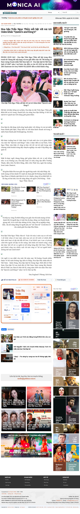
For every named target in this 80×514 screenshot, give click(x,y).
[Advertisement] (36, 368)
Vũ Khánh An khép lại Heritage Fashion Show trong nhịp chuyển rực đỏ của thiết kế (65, 123)
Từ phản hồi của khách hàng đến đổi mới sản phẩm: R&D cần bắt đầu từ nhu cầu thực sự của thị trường (65, 40)
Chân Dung (27, 482)
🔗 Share (26, 310)
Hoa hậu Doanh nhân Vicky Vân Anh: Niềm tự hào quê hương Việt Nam (71, 72)
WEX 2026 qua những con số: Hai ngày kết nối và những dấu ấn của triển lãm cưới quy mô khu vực (65, 52)
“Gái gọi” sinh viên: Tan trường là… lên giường (70, 29)
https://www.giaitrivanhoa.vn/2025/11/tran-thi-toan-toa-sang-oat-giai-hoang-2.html (41, 309)
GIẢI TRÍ (45, 477)
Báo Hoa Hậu (76, 507)
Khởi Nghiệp (27, 479)
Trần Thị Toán (20, 292)
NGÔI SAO (8, 477)
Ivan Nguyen (22, 507)
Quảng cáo (10, 493)
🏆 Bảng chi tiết (38, 288)
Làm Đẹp (7, 485)
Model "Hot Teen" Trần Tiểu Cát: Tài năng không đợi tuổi (71, 103)
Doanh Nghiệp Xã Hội (60, 507)
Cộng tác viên (17, 493)
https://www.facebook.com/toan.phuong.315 (41, 303)
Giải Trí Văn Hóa (39, 507)
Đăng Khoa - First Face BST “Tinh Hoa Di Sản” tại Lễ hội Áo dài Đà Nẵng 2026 (26, 47)
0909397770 (59, 500)
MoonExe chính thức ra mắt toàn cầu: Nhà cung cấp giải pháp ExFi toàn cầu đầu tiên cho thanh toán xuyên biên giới (26, 51)
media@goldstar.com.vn (26, 379)
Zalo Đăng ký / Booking (27, 279)
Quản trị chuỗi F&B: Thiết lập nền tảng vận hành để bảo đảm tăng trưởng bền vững (71, 113)
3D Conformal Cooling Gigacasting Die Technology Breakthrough (71, 62)
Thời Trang (46, 479)
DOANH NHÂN (28, 477)
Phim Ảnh (46, 482)
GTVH (45, 507)
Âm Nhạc (46, 485)
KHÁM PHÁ (66, 477)
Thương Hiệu (28, 485)
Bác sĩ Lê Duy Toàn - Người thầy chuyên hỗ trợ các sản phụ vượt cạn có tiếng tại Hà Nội (66, 82)
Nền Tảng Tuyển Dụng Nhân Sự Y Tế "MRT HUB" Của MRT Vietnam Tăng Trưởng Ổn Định (66, 93)
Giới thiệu (4, 493)
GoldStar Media (10, 507)
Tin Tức (7, 479)
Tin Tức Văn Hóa (69, 507)
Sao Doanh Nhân (12, 491)
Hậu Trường (8, 482)
